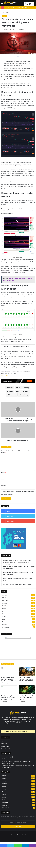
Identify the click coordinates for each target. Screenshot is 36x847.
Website (3, 485)
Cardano (4, 624)
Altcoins (4, 595)
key (18, 391)
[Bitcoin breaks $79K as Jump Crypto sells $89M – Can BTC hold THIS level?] (9, 671)
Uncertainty (24, 395)
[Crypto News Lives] (11, 3)
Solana (4, 616)
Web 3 (4, 605)
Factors (10, 391)
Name (3, 473)
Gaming (4, 613)
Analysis (4, 603)
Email (3, 479)
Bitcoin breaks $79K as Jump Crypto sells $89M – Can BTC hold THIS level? (8, 679)
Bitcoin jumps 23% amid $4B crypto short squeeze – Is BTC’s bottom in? (9, 697)
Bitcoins (10, 388)
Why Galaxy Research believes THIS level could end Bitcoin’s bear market (26, 679)
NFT (3, 611)
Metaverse (5, 621)
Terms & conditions (6, 748)
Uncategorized (6, 627)
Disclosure (4, 743)
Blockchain (5, 600)
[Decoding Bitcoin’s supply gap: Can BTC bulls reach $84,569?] (27, 689)
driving (27, 388)
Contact (3, 741)
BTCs (18, 388)
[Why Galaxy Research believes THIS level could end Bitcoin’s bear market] (27, 671)
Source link (4, 375)
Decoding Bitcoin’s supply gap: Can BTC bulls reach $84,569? (26, 697)
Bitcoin (8, 12)
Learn (3, 619)
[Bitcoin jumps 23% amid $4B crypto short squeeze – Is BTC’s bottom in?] (9, 689)
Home (4, 12)
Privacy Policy (5, 746)
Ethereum (5, 608)
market (26, 391)
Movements (12, 395)
